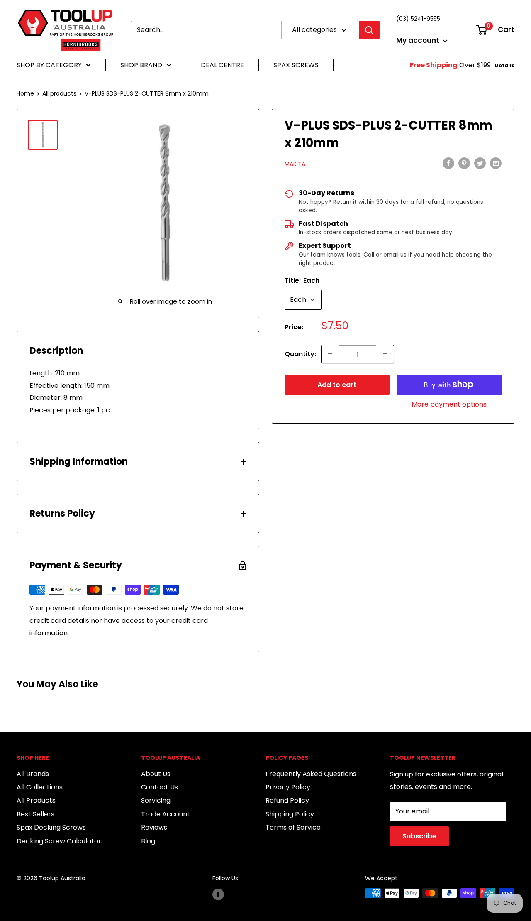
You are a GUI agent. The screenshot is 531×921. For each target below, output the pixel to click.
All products (59, 93)
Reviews (154, 827)
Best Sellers (35, 814)
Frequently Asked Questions (311, 774)
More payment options (449, 404)
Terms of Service (293, 827)
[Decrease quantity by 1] (330, 354)
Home (25, 93)
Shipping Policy (290, 814)
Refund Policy (287, 800)
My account (418, 40)
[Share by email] (496, 163)
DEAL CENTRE (222, 65)
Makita (295, 164)
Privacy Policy (288, 787)
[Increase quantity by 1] (385, 354)
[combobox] (206, 30)
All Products (36, 800)
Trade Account (165, 814)
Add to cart (336, 384)
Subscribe (419, 836)
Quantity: (300, 353)
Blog (148, 841)
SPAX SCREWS (296, 65)
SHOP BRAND (141, 65)
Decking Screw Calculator (59, 841)
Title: (302, 280)
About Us (156, 774)
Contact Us (159, 787)
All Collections (40, 787)
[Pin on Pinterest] (464, 163)
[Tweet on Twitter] (480, 163)
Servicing (156, 800)
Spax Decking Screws (51, 827)
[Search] (369, 30)
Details (504, 65)
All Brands (33, 774)
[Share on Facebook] (448, 163)
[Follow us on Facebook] (218, 894)
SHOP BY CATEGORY (49, 65)
